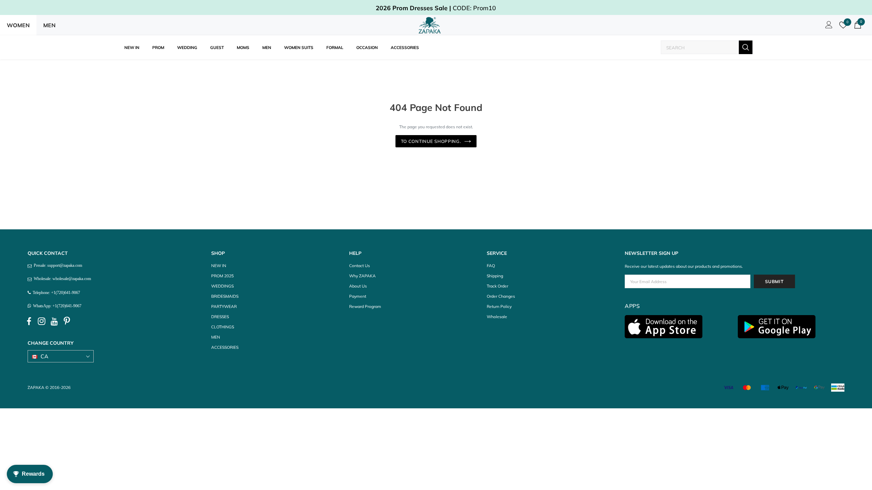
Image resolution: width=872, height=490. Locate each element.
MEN (49, 25)
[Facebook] (29, 321)
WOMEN (18, 25)
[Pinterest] (67, 321)
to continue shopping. (431, 141)
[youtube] (54, 321)
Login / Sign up (827, 26)
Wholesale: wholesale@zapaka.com (61, 279)
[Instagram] (41, 321)
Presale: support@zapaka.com (57, 265)
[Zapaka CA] (430, 25)
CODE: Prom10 (436, 8)
